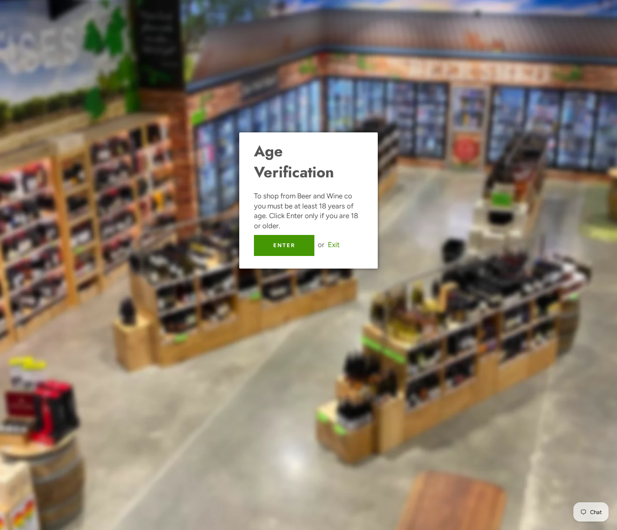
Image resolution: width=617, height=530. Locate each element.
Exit (334, 244)
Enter (284, 245)
